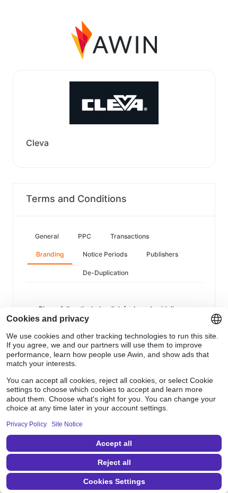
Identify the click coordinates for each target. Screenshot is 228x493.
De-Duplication (105, 273)
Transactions (129, 236)
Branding (50, 254)
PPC (84, 236)
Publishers (162, 254)
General (47, 236)
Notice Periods (105, 254)
